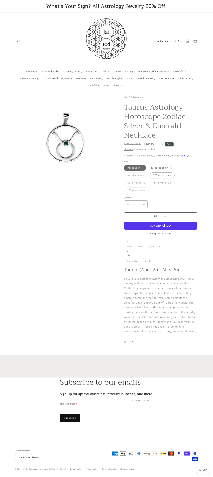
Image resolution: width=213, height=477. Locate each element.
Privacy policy (92, 469)
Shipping (128, 149)
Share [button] (130, 341)
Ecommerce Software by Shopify (52, 469)
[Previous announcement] (16, 6)
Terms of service (109, 469)
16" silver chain (159, 168)
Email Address (68, 403)
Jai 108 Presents (30, 469)
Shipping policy (127, 469)
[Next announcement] (197, 6)
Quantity (128, 198)
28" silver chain (138, 191)
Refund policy (76, 469)
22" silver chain (137, 183)
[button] (18, 41)
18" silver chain (137, 176)
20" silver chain (162, 175)
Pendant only (134, 168)
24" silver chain (164, 183)
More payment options (160, 234)
